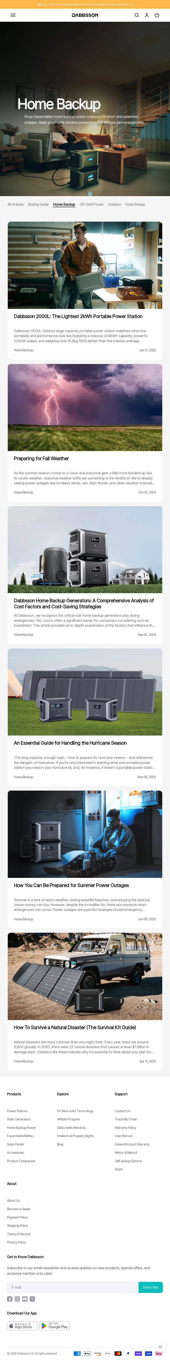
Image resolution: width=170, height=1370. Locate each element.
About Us (13, 1200)
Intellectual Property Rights (75, 1136)
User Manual (123, 1136)
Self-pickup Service (128, 1161)
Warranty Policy (125, 1127)
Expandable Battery (20, 1136)
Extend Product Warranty (132, 1144)
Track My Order (126, 1119)
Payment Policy (17, 1217)
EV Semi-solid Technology (75, 1111)
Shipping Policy (17, 1225)
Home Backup (64, 204)
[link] (85, 109)
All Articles (16, 204)
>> (131, 4)
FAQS (118, 1169)
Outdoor (114, 204)
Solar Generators (19, 1119)
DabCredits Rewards (71, 1127)
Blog (60, 1144)
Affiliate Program (68, 1119)
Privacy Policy (16, 1242)
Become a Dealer (19, 1209)
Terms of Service (18, 1234)
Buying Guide (38, 204)
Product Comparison (21, 1161)
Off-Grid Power (92, 204)
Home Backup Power (21, 1127)
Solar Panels (15, 1144)
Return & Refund (126, 1152)
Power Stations (17, 1111)
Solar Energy (135, 204)
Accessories (15, 1152)
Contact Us (122, 1111)
